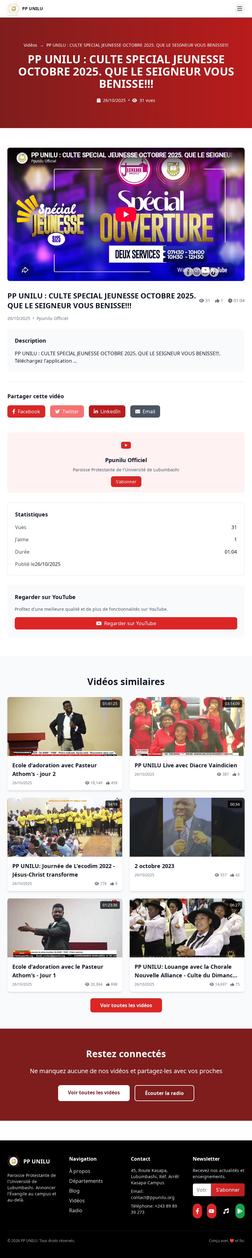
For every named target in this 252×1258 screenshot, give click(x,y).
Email (149, 411)
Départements (86, 1181)
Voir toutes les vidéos (126, 1005)
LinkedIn (110, 411)
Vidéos (30, 45)
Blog (74, 1190)
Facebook (29, 411)
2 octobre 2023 (154, 866)
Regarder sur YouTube (130, 623)
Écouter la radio (164, 1093)
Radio (75, 1210)
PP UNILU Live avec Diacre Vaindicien (186, 765)
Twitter (70, 411)
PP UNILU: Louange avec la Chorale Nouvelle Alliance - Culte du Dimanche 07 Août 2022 (187, 975)
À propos (79, 1171)
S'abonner (126, 482)
